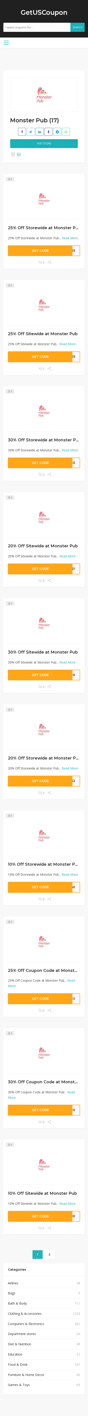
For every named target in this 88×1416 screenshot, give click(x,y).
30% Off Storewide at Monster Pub (44, 440)
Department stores (22, 1334)
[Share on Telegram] (57, 132)
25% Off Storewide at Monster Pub (44, 227)
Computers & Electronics (26, 1324)
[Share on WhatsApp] (66, 132)
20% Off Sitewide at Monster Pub (43, 545)
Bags (11, 1293)
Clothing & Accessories (25, 1313)
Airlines (13, 1283)
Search (77, 27)
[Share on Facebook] (22, 132)
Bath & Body (17, 1303)
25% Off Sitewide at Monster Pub (43, 333)
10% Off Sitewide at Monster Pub (42, 1193)
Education (15, 1354)
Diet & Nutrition (19, 1344)
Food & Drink (18, 1364)
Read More (70, 238)
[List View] (19, 154)
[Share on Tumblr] (48, 132)
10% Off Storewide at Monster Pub (44, 864)
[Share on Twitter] (31, 132)
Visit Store (44, 143)
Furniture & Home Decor (26, 1375)
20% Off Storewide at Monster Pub (44, 758)
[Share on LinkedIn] (40, 132)
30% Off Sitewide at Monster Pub (43, 652)
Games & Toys (19, 1385)
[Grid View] (13, 154)
